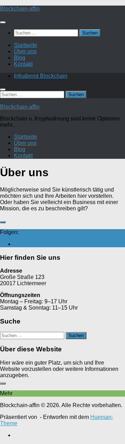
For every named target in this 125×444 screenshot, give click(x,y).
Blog (19, 58)
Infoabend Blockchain (40, 76)
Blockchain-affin (20, 8)
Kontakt (23, 64)
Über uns (25, 51)
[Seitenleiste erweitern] (3, 222)
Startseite (25, 45)
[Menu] (3, 22)
